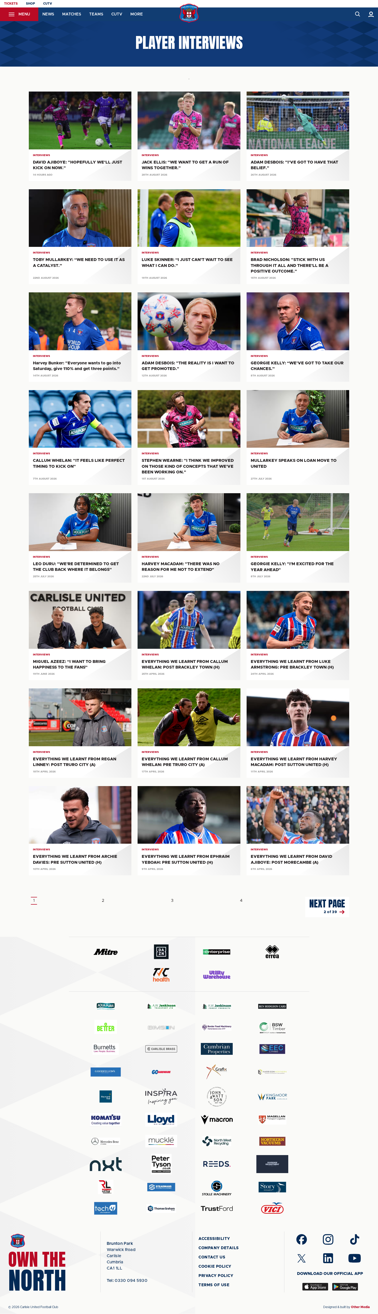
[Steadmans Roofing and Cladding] (161, 1187)
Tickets (11, 3)
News (48, 14)
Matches (71, 14)
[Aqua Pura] (106, 1006)
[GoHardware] (161, 1072)
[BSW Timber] (272, 1027)
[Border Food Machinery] (217, 1027)
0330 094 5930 (127, 1281)
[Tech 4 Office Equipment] (106, 1208)
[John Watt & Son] (217, 1096)
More (136, 14)
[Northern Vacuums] (272, 1141)
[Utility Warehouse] (217, 974)
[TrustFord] (217, 1208)
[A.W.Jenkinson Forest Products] (217, 1006)
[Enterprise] (217, 951)
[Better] (106, 1027)
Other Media (360, 1307)
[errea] (272, 951)
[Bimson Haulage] (161, 1027)
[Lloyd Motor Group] (161, 1120)
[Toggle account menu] (371, 14)
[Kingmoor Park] (272, 1096)
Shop (30, 3)
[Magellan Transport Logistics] (272, 1119)
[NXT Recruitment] (106, 1164)
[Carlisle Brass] (161, 1048)
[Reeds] (217, 1164)
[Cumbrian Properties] (217, 1049)
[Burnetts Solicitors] (106, 1049)
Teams (96, 14)
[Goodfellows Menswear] (106, 1072)
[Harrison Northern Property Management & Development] (272, 1072)
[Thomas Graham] (161, 1208)
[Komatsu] (106, 1119)
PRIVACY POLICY (216, 1276)
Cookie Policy (215, 1266)
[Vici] (272, 1208)
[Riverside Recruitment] (272, 1164)
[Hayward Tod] (106, 1096)
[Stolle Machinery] (217, 1187)
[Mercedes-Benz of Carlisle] (106, 1141)
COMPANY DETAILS (219, 1248)
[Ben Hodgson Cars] (272, 1006)
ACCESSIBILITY (214, 1239)
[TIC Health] (161, 975)
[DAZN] (161, 951)
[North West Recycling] (217, 1141)
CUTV (47, 3)
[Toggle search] (357, 14)
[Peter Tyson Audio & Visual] (161, 1164)
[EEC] (272, 1049)
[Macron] (217, 1119)
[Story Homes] (272, 1187)
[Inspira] (161, 1096)
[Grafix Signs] (217, 1072)
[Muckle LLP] (161, 1141)
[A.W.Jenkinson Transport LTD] (161, 1006)
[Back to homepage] (189, 13)
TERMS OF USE (214, 1285)
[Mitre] (106, 951)
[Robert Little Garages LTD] (106, 1187)
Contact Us (212, 1257)
